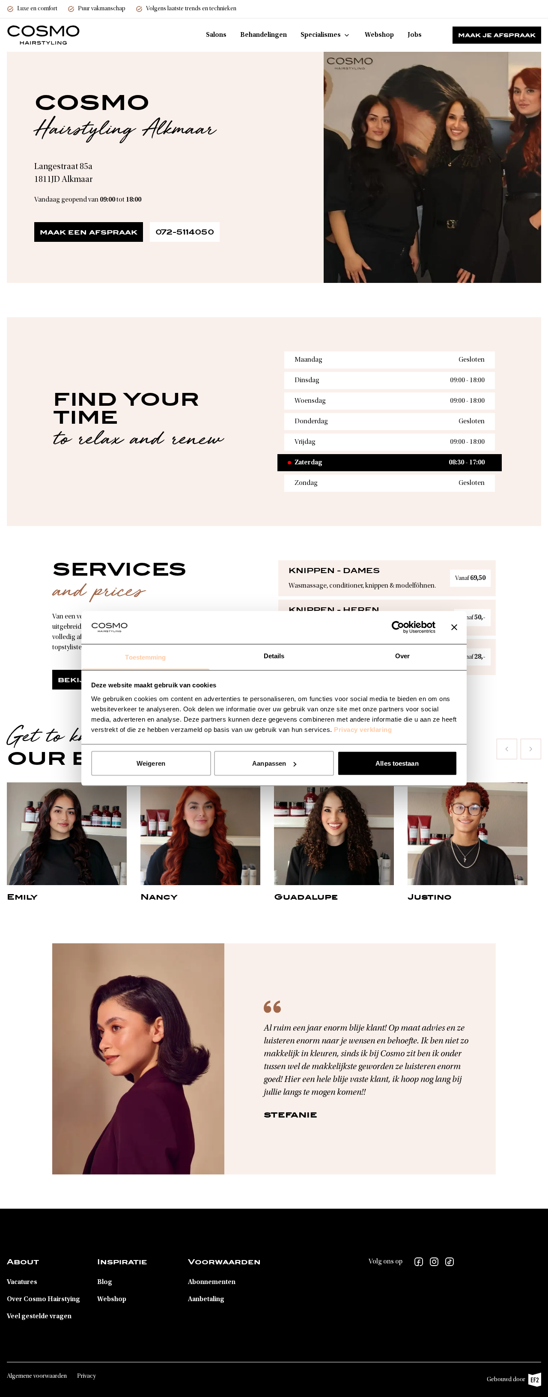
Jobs (415, 35)
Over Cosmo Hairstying (43, 1299)
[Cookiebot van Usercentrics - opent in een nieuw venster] (397, 627)
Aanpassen (269, 763)
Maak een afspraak (88, 232)
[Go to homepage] (43, 35)
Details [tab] (274, 655)
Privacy (86, 1376)
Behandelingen (263, 35)
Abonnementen (211, 1282)
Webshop (379, 35)
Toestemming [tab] (145, 656)
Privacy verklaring (363, 729)
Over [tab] (402, 655)
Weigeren (151, 763)
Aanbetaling (206, 1299)
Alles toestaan (396, 763)
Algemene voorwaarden (37, 1376)
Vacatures (22, 1282)
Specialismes (321, 35)
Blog (104, 1282)
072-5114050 (184, 232)
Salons (216, 35)
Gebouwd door (509, 1382)
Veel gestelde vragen (39, 1316)
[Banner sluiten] (454, 627)
